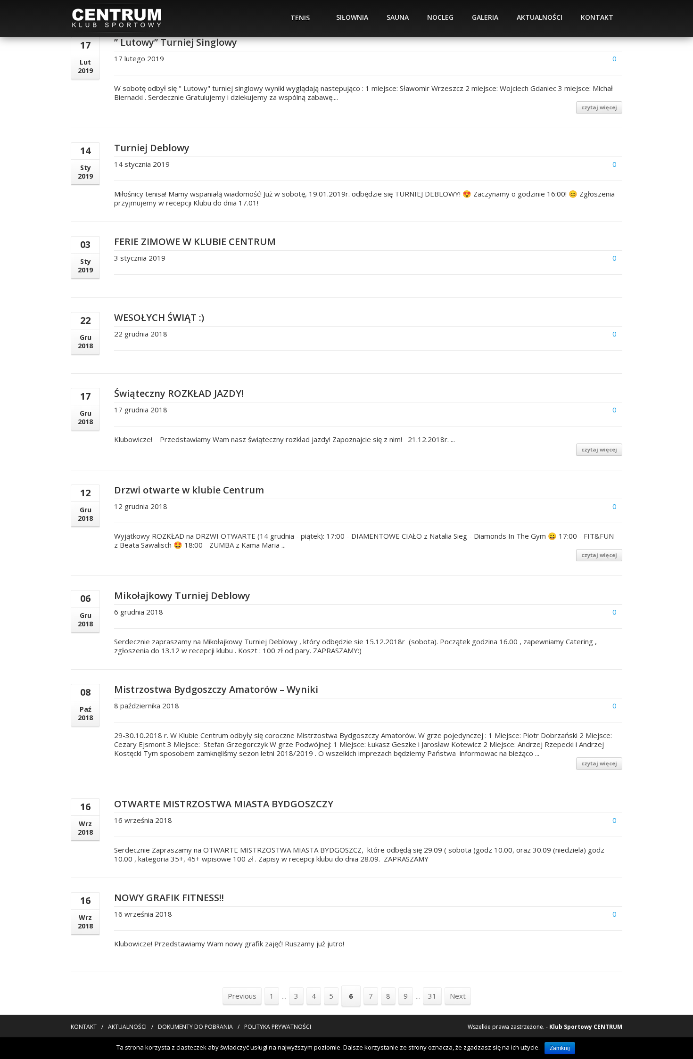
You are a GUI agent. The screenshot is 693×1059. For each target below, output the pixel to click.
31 (432, 996)
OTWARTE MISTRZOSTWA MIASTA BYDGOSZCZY (223, 803)
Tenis (300, 17)
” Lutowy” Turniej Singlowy (175, 42)
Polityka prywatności (277, 1027)
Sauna (398, 17)
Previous (242, 996)
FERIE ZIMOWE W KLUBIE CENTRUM (195, 241)
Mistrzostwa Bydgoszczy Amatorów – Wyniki (216, 689)
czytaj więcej (599, 107)
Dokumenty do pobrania (195, 1027)
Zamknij (560, 1048)
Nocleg (440, 17)
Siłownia (352, 17)
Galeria (485, 17)
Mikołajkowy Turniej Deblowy (182, 595)
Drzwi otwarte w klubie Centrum (189, 490)
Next (458, 996)
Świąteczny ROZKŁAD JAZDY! (179, 393)
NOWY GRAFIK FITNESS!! (169, 897)
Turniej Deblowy (152, 147)
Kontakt (597, 17)
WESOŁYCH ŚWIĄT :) (159, 317)
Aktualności (539, 17)
